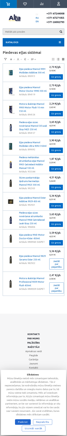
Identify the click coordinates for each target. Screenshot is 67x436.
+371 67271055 (55, 18)
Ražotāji (33, 347)
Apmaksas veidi (33, 351)
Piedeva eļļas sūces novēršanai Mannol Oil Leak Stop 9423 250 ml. (33, 126)
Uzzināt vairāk (33, 428)
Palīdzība (33, 342)
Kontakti (34, 334)
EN (37, 21)
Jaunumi (33, 363)
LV (37, 14)
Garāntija (33, 359)
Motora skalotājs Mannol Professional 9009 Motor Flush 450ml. (31, 282)
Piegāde (33, 355)
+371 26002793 (55, 22)
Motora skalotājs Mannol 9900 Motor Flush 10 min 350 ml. (31, 107)
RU (37, 18)
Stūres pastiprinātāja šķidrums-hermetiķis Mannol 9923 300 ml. (29, 181)
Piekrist (23, 422)
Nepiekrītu (42, 422)
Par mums (33, 338)
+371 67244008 (55, 13)
